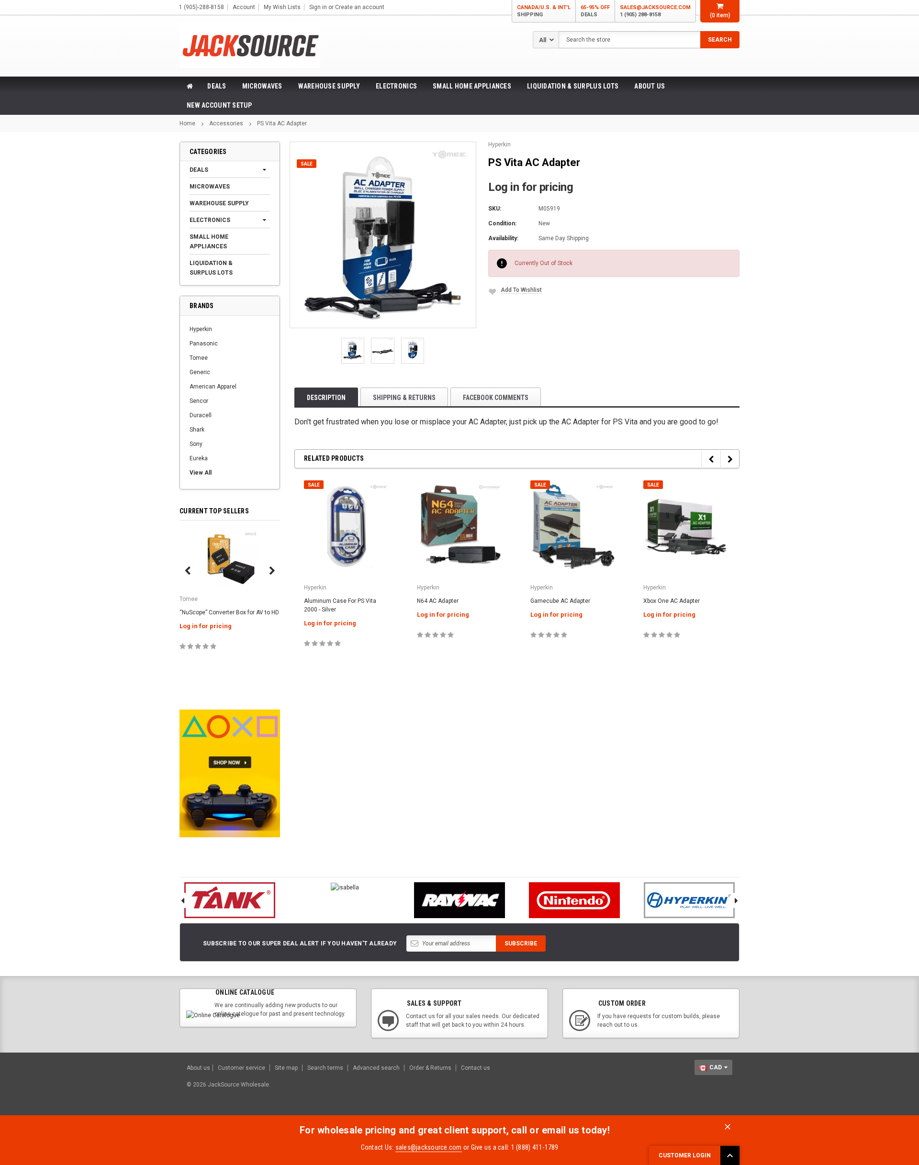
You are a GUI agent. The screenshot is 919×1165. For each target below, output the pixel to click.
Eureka (199, 458)
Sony (196, 444)
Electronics (396, 86)
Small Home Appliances (472, 86)
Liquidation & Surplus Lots (572, 86)
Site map (286, 1068)
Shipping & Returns (404, 397)
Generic (200, 372)
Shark (197, 429)
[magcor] (459, 900)
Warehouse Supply (329, 86)
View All (201, 472)
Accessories (226, 123)
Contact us (475, 1068)
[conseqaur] (689, 900)
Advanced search (376, 1068)
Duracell (201, 415)
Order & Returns (430, 1068)
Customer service (241, 1068)
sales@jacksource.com (655, 11)
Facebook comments (495, 397)
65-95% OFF (595, 11)
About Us (649, 86)
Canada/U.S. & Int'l (544, 11)
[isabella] (344, 887)
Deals (216, 86)
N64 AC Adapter (438, 601)
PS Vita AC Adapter (282, 123)
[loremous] (229, 900)
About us (198, 1068)
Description (326, 397)
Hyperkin (201, 329)
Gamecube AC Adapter (560, 601)
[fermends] (574, 900)
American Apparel (213, 386)
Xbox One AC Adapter (671, 601)
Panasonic (204, 343)
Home (187, 123)
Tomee (199, 358)
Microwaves (262, 86)
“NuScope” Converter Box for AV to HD (229, 612)
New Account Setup (219, 105)
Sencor (199, 401)
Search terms (325, 1068)
